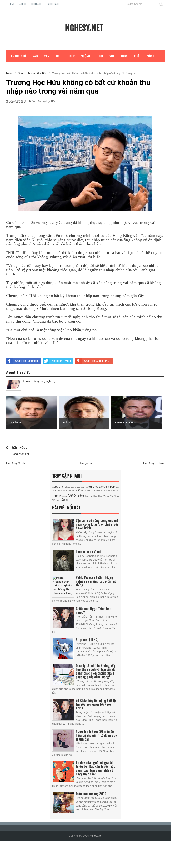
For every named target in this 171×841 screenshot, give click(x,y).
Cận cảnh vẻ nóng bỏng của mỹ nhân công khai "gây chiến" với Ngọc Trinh (97, 524)
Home (11, 4)
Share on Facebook (27, 360)
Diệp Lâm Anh (101, 486)
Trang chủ (86, 463)
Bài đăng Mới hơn (17, 463)
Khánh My (73, 491)
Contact (36, 4)
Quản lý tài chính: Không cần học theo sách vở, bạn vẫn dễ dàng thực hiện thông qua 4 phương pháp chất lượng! (96, 671)
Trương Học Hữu (46, 101)
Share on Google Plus (97, 360)
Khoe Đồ (89, 491)
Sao (34, 101)
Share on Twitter (61, 360)
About (22, 4)
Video (106, 496)
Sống (81, 495)
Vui (59, 500)
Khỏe (81, 490)
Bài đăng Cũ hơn (153, 463)
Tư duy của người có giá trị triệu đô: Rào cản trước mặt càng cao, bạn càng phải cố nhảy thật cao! (95, 768)
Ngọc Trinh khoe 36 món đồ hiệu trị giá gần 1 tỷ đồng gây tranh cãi (96, 735)
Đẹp (113, 486)
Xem (64, 499)
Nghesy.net (84, 28)
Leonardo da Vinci (103, 491)
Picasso (63, 496)
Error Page (53, 4)
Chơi (89, 486)
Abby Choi (58, 486)
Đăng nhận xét (20, 453)
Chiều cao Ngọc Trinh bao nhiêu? (93, 610)
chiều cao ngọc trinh (75, 487)
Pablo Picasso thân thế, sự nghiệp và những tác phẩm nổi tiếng (96, 581)
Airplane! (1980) (87, 639)
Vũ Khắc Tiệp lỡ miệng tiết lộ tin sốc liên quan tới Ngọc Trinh (96, 704)
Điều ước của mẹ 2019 (91, 793)
